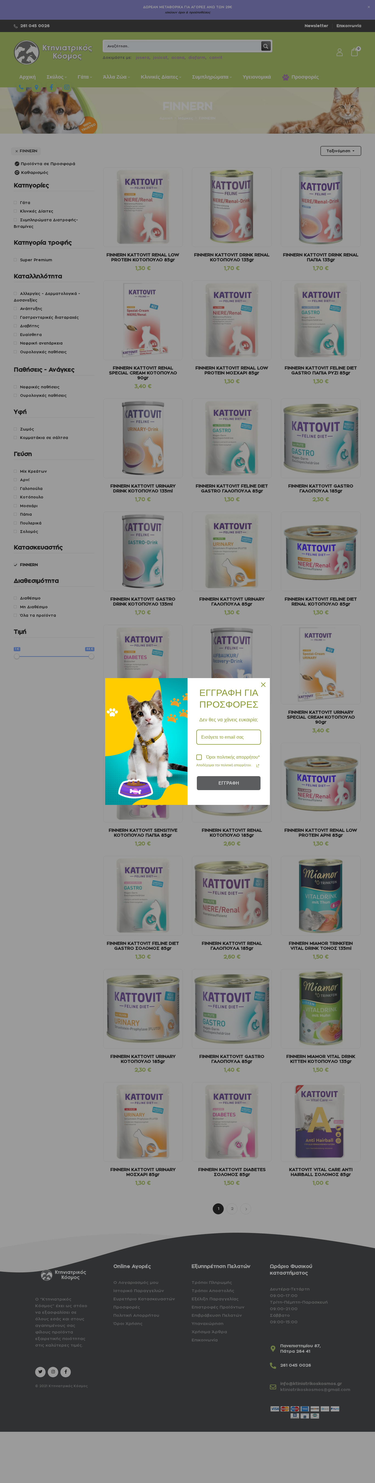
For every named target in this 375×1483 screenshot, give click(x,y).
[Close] (263, 684)
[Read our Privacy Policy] (257, 765)
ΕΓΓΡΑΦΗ (229, 783)
